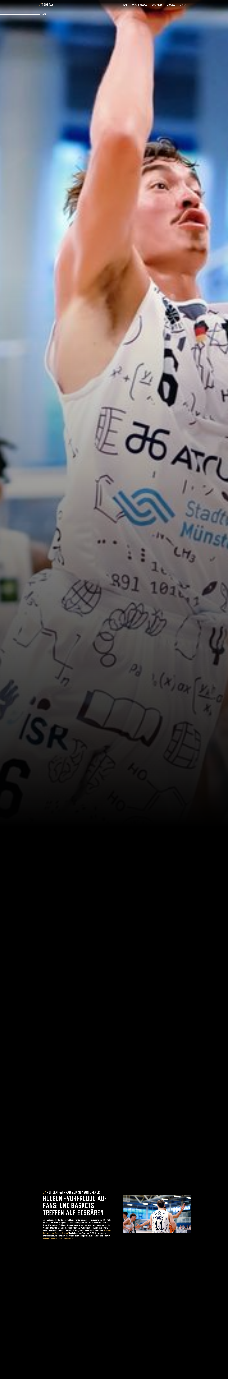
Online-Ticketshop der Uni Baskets (58, 1238)
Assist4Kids (157, 5)
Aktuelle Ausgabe (139, 5)
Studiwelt (171, 5)
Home (125, 5)
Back (44, 14)
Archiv (183, 5)
